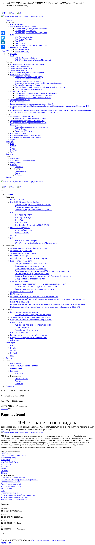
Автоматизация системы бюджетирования (27, 64)
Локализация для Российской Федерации (31, 33)
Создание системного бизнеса (22, 116)
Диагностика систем (18, 91)
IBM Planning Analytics (24, 37)
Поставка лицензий (18, 133)
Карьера (13, 165)
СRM (3, 491)
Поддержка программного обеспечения (25, 137)
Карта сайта (6, 543)
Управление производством (21, 68)
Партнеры (10, 142)
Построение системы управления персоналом (28, 123)
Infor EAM (5, 466)
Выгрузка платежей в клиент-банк (14, 499)
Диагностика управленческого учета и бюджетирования (37, 93)
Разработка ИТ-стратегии (25, 131)
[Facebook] (6, 33)
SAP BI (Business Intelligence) (26, 58)
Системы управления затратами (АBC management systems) (38, 83)
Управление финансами (19, 66)
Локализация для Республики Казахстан (31, 29)
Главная (9, 20)
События (18, 175)
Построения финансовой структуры (29, 77)
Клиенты (9, 154)
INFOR (13, 146)
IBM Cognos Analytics (23, 39)
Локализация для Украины (25, 31)
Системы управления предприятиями (48, 540)
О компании (15, 158)
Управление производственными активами (27, 121)
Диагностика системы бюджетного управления (33, 96)
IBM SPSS (19, 41)
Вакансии (19, 167)
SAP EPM (4, 471)
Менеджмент (15, 163)
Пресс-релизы (20, 171)
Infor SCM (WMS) (22, 52)
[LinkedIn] (6, 42)
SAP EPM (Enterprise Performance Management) (33, 60)
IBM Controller (20, 43)
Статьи (17, 173)
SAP (12, 152)
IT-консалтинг (15, 125)
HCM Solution (6, 453)
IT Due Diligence (21, 129)
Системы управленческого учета (28, 79)
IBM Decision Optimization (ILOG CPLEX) (31, 45)
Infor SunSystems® (22, 49)
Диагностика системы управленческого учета (33, 98)
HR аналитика (6, 488)
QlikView (13, 54)
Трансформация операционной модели (30, 119)
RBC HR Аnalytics (17, 102)
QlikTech (13, 150)
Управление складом (18, 70)
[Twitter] (6, 37)
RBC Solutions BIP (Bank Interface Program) (27, 73)
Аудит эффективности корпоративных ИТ (31, 127)
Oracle (12, 148)
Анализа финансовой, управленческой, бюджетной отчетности (40, 87)
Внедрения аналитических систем (28, 89)
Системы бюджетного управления (28, 81)
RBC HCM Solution (17, 24)
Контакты (9, 177)
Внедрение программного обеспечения (25, 135)
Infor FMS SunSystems (18, 47)
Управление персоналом (20, 100)
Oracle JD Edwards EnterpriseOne (23, 26)
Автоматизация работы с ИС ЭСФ (14, 497)
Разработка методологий (20, 75)
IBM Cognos (5, 460)
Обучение (14, 139)
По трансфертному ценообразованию (29, 85)
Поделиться (6, 50)
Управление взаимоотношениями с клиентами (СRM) (31, 104)
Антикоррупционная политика (22, 160)
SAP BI (3, 468)
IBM (12, 144)
